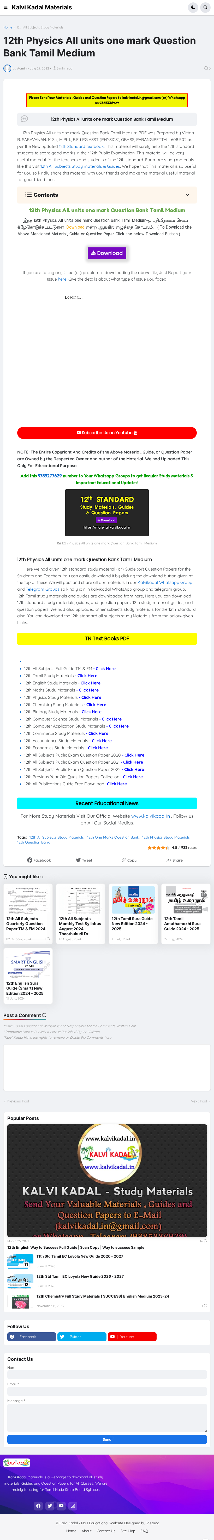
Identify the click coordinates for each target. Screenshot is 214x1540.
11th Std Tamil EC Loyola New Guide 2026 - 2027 (80, 1256)
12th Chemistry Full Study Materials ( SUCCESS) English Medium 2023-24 (103, 1296)
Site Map (128, 1531)
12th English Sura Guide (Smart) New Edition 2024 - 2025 (25, 988)
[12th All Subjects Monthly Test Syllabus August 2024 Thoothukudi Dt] (80, 900)
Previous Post (18, 1101)
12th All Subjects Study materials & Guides (80, 166)
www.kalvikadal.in (150, 816)
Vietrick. (152, 1523)
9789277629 (50, 475)
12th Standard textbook (81, 146)
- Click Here (104, 668)
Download (109, 253)
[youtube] (61, 1506)
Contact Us (106, 1531)
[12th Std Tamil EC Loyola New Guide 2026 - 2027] (20, 1281)
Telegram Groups (43, 589)
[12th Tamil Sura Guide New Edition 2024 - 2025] (133, 900)
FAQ (144, 1531)
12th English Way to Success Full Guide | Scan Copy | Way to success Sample (75, 1247)
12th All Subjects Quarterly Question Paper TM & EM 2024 (25, 923)
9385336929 (109, 102)
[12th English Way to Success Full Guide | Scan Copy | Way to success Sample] (107, 1180)
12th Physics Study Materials (166, 837)
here (62, 279)
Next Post (199, 1101)
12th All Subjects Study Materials (40, 27)
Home (7, 27)
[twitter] (49, 1506)
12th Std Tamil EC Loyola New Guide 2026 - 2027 (80, 1276)
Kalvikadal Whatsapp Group (165, 582)
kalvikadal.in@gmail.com (142, 97)
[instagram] (72, 1506)
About (87, 1531)
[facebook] (38, 1506)
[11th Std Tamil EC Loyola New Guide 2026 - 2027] (20, 1261)
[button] (7, 7)
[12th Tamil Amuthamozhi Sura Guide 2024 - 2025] (185, 900)
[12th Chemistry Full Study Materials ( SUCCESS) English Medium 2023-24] (20, 1301)
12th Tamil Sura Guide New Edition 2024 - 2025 (132, 923)
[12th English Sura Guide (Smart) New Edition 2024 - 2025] (28, 964)
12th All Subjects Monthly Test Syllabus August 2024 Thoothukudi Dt (80, 926)
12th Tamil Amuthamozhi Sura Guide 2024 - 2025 (182, 923)
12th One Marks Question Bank (113, 837)
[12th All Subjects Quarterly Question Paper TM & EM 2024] (28, 900)
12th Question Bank (33, 842)
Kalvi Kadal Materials (42, 7)
